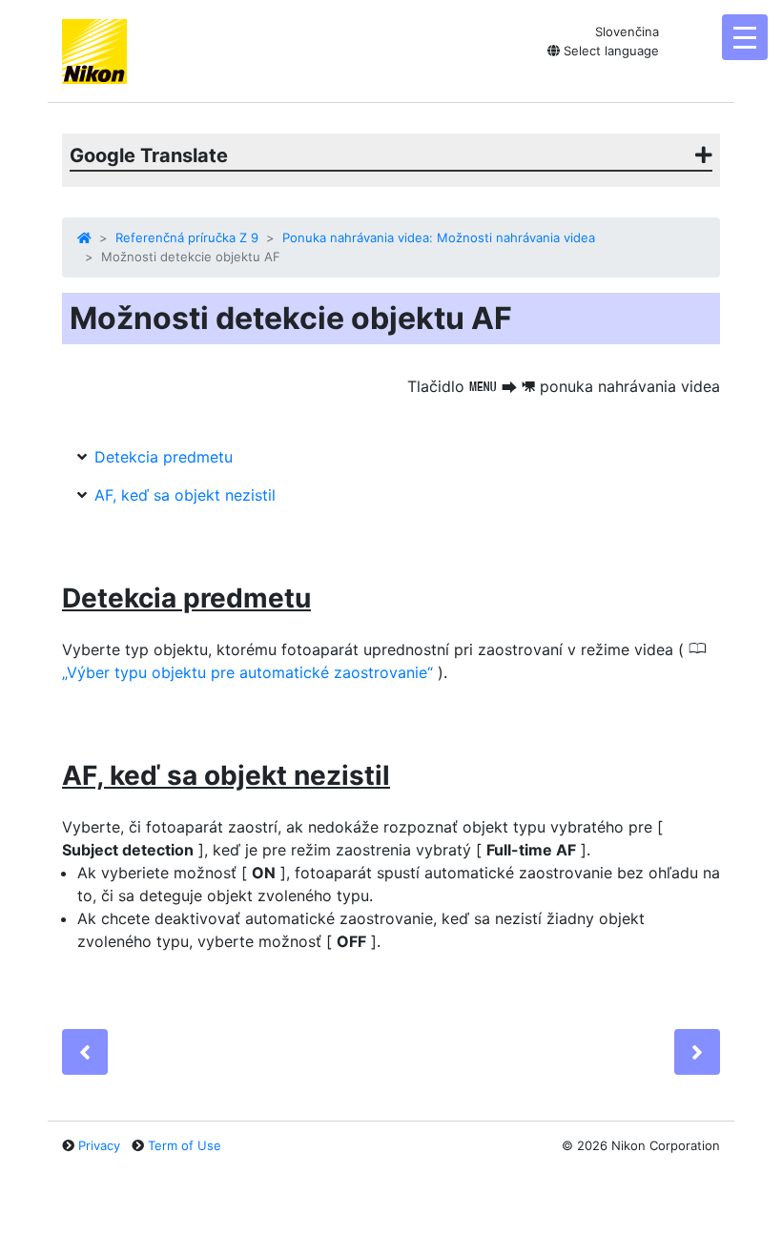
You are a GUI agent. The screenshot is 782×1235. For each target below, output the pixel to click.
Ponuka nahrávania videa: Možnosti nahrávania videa (438, 237)
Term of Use (184, 1145)
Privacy (99, 1145)
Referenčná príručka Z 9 (186, 237)
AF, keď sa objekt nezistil (185, 494)
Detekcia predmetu (163, 456)
